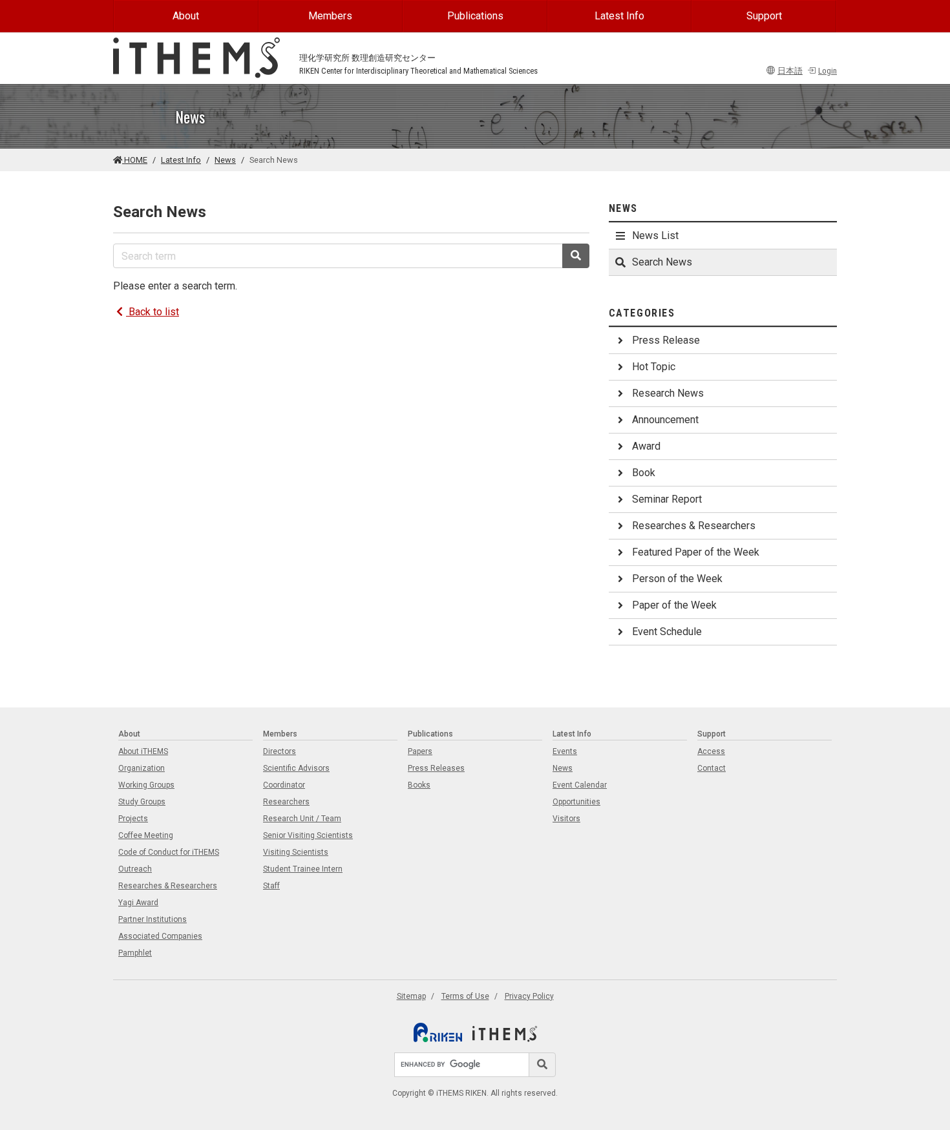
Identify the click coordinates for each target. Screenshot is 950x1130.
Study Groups (141, 801)
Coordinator (284, 785)
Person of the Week (677, 578)
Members (330, 16)
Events (565, 751)
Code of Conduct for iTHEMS (168, 852)
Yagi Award (138, 902)
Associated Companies (160, 936)
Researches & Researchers (693, 525)
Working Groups (146, 785)
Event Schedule (667, 631)
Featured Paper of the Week (695, 552)
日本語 (790, 71)
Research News (668, 393)
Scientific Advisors (296, 768)
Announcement (665, 419)
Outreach (135, 869)
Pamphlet (135, 952)
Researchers (286, 801)
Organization (141, 768)
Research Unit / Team (302, 818)
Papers (420, 751)
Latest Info (619, 16)
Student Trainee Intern (303, 869)
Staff (271, 885)
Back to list (152, 312)
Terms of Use (465, 996)
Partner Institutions (152, 919)
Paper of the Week (674, 605)
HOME (134, 160)
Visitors (566, 818)
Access (711, 751)
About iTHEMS (143, 751)
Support (764, 16)
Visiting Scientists (295, 852)
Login (827, 71)
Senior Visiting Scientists (308, 835)
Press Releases (436, 768)
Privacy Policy (529, 996)
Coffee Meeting (145, 835)
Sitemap (411, 996)
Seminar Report (667, 499)
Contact (711, 768)
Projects (133, 818)
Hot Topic (653, 367)
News (225, 160)
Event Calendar (580, 785)
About (186, 16)
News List (655, 235)
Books (419, 785)
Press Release (666, 340)
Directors (279, 751)
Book (643, 472)
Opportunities (576, 801)
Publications (475, 16)
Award (646, 446)
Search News (662, 262)
